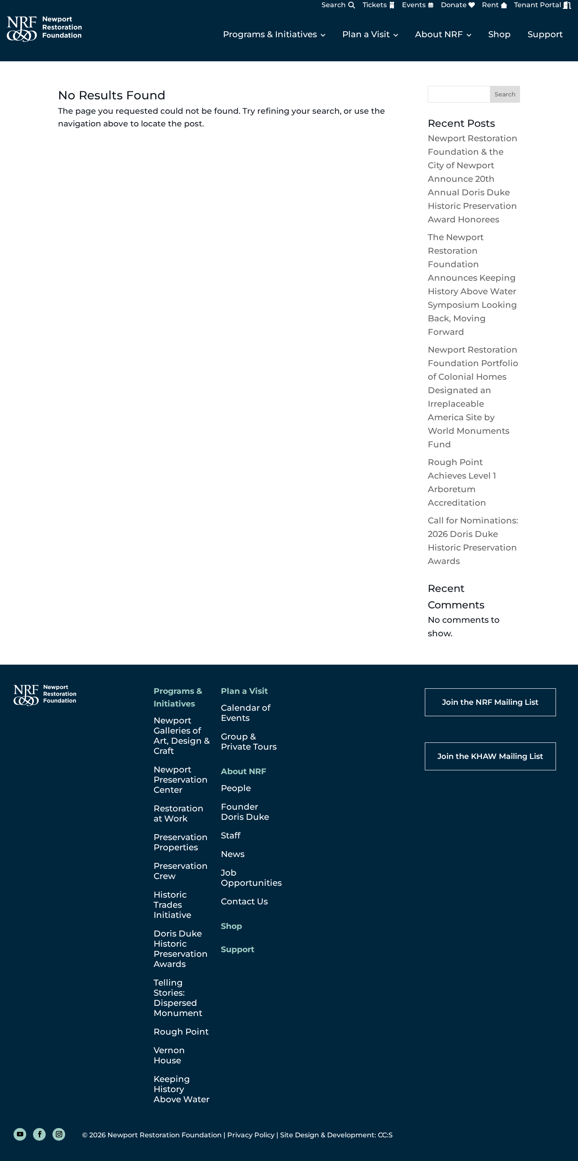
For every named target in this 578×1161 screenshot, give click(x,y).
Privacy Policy (251, 1135)
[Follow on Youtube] (20, 1134)
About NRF (439, 34)
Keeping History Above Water (181, 1089)
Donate (454, 5)
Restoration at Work (179, 813)
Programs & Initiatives (270, 34)
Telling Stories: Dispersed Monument (178, 998)
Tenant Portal (537, 5)
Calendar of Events (245, 713)
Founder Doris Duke (245, 812)
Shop (499, 34)
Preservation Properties (181, 842)
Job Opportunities (251, 878)
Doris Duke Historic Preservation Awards (181, 948)
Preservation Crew (181, 871)
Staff (230, 835)
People (236, 788)
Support (545, 34)
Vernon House (169, 1055)
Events (414, 5)
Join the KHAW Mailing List (490, 756)
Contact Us (244, 901)
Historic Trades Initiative (172, 905)
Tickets (375, 5)
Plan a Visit (366, 34)
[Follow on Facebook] (39, 1134)
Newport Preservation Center (181, 779)
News (233, 854)
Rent (490, 5)
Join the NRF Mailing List (490, 702)
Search (334, 5)
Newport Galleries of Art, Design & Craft (182, 735)
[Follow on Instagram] (58, 1134)
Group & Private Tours (249, 741)
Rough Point (181, 1032)
